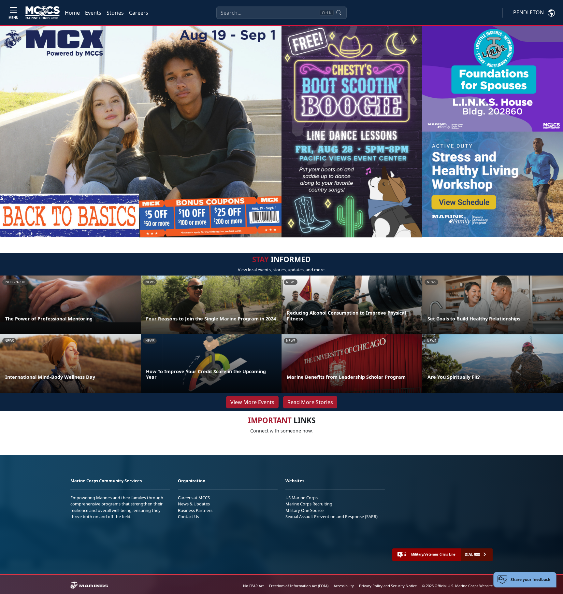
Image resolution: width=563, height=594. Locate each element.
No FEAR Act (253, 585)
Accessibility (344, 585)
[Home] (42, 13)
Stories (115, 12)
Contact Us (188, 516)
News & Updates (194, 504)
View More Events (252, 402)
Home (72, 12)
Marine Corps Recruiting (308, 504)
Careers (138, 12)
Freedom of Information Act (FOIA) (298, 585)
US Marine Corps (301, 498)
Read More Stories (310, 402)
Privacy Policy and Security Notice (388, 585)
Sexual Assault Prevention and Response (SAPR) (331, 516)
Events (93, 12)
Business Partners (195, 510)
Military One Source (304, 510)
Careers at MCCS (194, 498)
